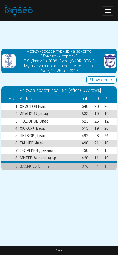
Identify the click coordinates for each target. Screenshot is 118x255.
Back (59, 250)
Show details (101, 79)
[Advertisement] (59, 34)
